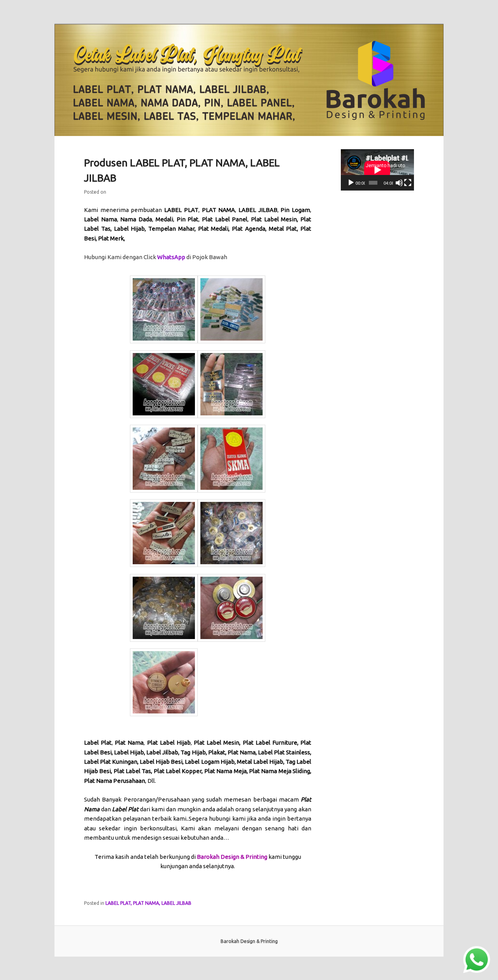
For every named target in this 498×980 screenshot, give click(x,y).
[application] (377, 170)
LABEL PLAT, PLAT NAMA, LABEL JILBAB (148, 903)
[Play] (351, 183)
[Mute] (399, 183)
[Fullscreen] (408, 183)
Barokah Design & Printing (232, 856)
